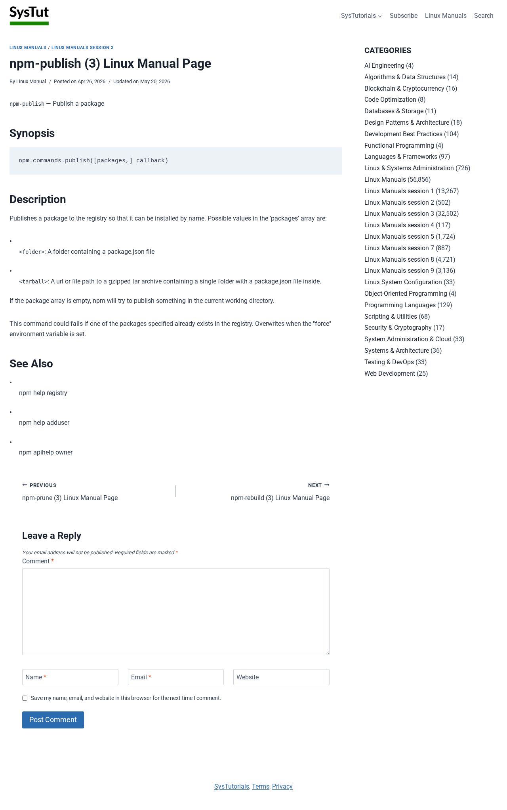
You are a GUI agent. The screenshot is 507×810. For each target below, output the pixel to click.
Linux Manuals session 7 (399, 248)
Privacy (282, 786)
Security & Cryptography (398, 327)
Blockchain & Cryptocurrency (404, 88)
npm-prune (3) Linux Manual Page (70, 492)
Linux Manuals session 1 (399, 191)
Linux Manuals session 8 (399, 259)
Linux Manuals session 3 (82, 47)
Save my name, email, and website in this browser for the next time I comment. (126, 698)
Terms (260, 786)
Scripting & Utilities (390, 316)
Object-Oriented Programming (405, 293)
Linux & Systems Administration (409, 168)
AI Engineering (384, 65)
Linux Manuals (446, 15)
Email (141, 677)
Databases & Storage (393, 111)
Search (484, 15)
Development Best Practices (403, 134)
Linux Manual (31, 81)
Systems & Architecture (396, 350)
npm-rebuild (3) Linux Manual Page (280, 492)
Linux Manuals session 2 (399, 202)
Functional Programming (399, 145)
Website (247, 677)
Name (35, 677)
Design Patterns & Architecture (406, 122)
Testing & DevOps (389, 362)
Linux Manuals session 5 (399, 236)
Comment (38, 561)
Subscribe (403, 15)
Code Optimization (390, 99)
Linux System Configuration (403, 282)
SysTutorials (231, 786)
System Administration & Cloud (408, 339)
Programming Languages (400, 305)
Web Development (389, 373)
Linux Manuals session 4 (399, 225)
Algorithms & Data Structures (405, 77)
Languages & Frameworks (400, 156)
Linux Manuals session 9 (399, 270)
